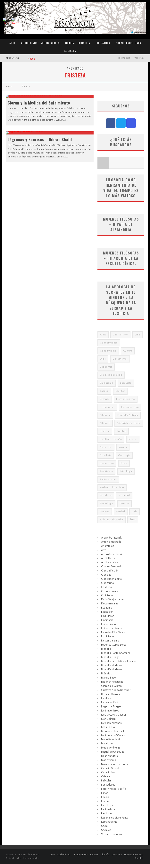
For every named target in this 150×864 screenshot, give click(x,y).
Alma (103, 334)
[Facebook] (110, 123)
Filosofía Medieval (111, 665)
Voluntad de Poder (111, 519)
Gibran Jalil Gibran (111, 686)
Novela (123, 447)
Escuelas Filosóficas (113, 632)
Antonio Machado (111, 541)
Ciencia (70, 43)
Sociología (106, 503)
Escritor (120, 391)
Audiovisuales (50, 43)
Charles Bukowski (111, 566)
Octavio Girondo (111, 768)
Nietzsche (106, 447)
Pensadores (108, 784)
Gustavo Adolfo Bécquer (115, 690)
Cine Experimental (111, 579)
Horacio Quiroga (111, 694)
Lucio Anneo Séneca (113, 735)
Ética (133, 519)
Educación (107, 611)
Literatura (103, 43)
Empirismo (106, 383)
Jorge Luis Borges (111, 706)
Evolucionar (107, 407)
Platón (104, 793)
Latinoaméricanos (111, 723)
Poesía (105, 797)
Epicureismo (108, 624)
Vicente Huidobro (111, 834)
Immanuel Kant (109, 702)
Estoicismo (107, 636)
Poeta (124, 463)
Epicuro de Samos (111, 628)
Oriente (105, 776)
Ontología (124, 455)
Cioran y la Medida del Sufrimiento (39, 103)
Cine (137, 334)
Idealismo (106, 698)
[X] (121, 123)
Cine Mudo (107, 583)
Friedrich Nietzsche (129, 423)
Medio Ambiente (111, 747)
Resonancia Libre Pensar (115, 817)
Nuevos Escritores (128, 43)
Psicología (126, 471)
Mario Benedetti (110, 739)
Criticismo (107, 595)
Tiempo (124, 503)
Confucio (106, 587)
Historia (105, 431)
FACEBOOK (139, 58)
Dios (103, 359)
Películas (106, 780)
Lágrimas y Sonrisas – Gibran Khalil (40, 139)
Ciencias (106, 574)
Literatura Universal (112, 731)
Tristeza (105, 511)
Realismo (106, 813)
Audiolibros (29, 43)
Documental (120, 359)
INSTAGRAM (124, 58)
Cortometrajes (109, 591)
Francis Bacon (109, 677)
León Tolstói (108, 727)
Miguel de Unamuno (112, 751)
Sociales (70, 50)
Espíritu (105, 399)
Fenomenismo (130, 407)
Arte (12, 43)
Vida (134, 511)
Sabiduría (106, 495)
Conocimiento (109, 343)
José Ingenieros (110, 710)
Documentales (109, 603)
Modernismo (108, 760)
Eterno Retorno (125, 399)
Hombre (121, 431)
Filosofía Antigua (127, 415)
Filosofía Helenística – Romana (118, 661)
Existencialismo (110, 640)
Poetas (105, 801)
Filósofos (106, 673)
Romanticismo (109, 821)
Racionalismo (108, 479)
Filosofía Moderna (111, 669)
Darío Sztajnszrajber (113, 599)
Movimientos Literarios (114, 764)
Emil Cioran (107, 616)
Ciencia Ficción (109, 570)
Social (104, 826)
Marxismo (107, 743)
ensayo (104, 391)
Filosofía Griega (110, 657)
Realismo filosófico (112, 487)
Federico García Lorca (114, 644)
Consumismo (108, 351)
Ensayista (126, 383)
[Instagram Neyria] (131, 123)
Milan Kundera (109, 756)
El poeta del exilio (111, 375)
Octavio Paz (108, 772)
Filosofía (84, 43)
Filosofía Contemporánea (115, 653)
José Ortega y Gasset (113, 714)
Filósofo (105, 423)
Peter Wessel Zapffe (113, 788)
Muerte (133, 439)
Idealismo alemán (111, 439)
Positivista (106, 471)
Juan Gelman (108, 718)
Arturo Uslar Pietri (111, 554)
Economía (106, 367)
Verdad (120, 511)
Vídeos (31, 58)
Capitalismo (120, 334)
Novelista (106, 455)
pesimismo (107, 463)
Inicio (9, 86)
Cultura (127, 351)
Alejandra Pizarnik (111, 537)
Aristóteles (107, 546)
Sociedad (124, 495)
